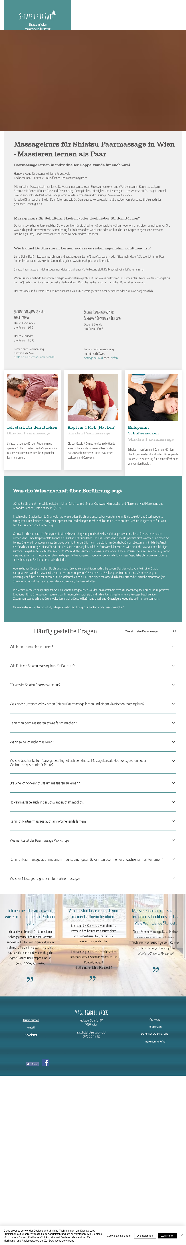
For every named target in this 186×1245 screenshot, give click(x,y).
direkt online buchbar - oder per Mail (34, 357)
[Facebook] (45, 1062)
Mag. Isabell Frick (91, 1012)
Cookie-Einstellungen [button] (119, 1235)
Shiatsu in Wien (37, 24)
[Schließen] (181, 1235)
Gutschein (84, 291)
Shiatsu (142, 278)
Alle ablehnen (145, 1235)
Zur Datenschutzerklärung (59, 1240)
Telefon (113, 358)
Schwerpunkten (66, 225)
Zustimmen (167, 1235)
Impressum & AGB (154, 1041)
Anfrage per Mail (93, 358)
